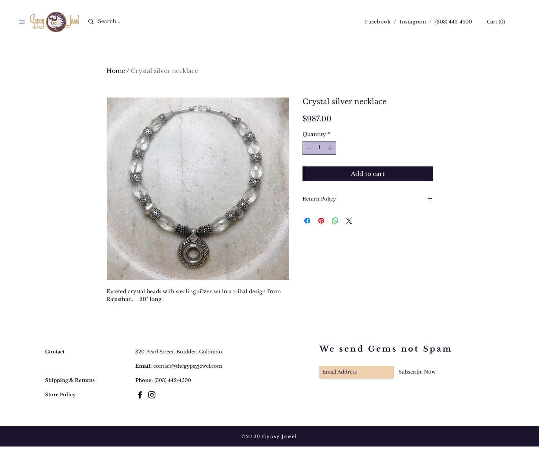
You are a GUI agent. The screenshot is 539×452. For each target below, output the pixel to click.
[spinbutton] (319, 148)
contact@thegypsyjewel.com (187, 366)
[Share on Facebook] (307, 220)
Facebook (377, 22)
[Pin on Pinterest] (321, 220)
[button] (22, 22)
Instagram (413, 22)
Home (115, 70)
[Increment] (330, 148)
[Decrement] (308, 148)
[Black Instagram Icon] (152, 395)
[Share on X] (349, 220)
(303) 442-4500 (172, 380)
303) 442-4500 (454, 22)
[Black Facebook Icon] (140, 395)
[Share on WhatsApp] (335, 220)
